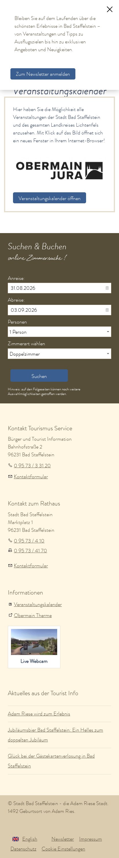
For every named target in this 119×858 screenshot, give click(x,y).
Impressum (90, 838)
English (29, 838)
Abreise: (16, 299)
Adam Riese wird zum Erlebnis (39, 713)
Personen (17, 321)
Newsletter (62, 838)
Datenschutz (23, 848)
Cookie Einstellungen (63, 848)
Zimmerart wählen (26, 343)
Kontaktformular (31, 476)
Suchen (39, 376)
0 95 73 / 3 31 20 (32, 465)
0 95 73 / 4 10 (29, 540)
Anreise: (16, 278)
